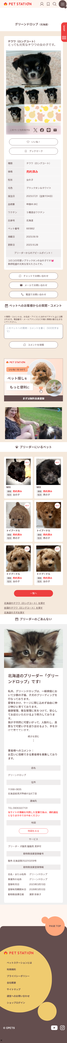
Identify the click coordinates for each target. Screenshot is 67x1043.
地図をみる (33, 831)
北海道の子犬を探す (14, 612)
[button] (1, 1040)
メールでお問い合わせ (36, 285)
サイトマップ (13, 989)
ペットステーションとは (19, 962)
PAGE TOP (55, 926)
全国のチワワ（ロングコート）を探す (23, 608)
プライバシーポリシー (18, 976)
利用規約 (11, 969)
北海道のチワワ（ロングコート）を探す (24, 603)
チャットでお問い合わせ (35, 276)
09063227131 (20, 808)
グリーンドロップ (32, 24)
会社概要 (11, 982)
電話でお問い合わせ (36, 294)
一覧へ (33, 593)
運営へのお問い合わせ (18, 996)
